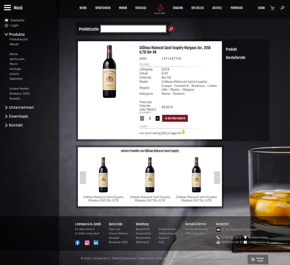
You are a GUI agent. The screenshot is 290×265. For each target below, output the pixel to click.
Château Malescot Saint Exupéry (184, 81)
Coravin (14, 74)
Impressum (129, 258)
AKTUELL (217, 8)
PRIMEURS (237, 8)
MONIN (123, 8)
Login (14, 25)
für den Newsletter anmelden (239, 229)
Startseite (17, 20)
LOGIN (261, 8)
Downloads (18, 116)
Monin (13, 64)
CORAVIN (178, 8)
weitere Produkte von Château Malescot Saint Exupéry (150, 151)
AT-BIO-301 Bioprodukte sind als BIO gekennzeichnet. (198, 258)
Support (164, 238)
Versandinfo (143, 233)
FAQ (161, 242)
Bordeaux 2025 (118, 242)
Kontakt (16, 125)
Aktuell (14, 44)
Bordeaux (198, 86)
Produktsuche (18, 39)
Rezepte (114, 238)
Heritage (15, 69)
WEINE (83, 8)
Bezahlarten (143, 238)
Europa (166, 86)
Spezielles (16, 79)
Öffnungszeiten (195, 233)
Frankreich (181, 86)
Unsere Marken (118, 233)
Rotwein (179, 94)
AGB (159, 258)
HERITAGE (140, 8)
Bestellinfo (143, 229)
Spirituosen (17, 59)
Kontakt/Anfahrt (258, 237)
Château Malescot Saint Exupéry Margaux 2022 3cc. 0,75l (103, 198)
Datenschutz (146, 258)
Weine (166, 94)
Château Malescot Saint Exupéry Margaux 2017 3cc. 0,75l (150, 198)
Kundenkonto (167, 229)
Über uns (114, 229)
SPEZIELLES (197, 8)
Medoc (175, 89)
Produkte (17, 34)
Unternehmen (21, 107)
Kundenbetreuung (196, 229)
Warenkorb (142, 242)
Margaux (188, 89)
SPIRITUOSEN (102, 8)
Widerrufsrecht (168, 233)
